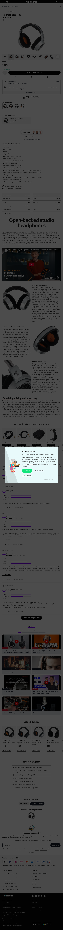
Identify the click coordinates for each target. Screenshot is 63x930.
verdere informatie (27, 475)
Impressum (46, 479)
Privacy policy (53, 479)
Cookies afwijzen (39, 470)
